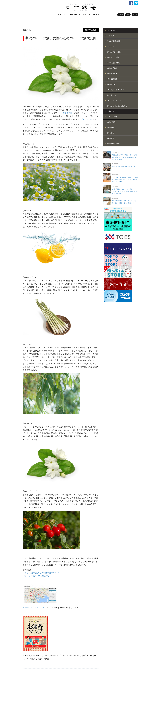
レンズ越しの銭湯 (114, 63)
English (121, 14)
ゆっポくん (111, 95)
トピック (110, 36)
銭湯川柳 (110, 127)
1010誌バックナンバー (115, 90)
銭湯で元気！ (91, 30)
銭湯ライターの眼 (114, 52)
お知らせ (87, 15)
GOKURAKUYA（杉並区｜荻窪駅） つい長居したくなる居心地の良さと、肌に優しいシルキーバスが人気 (125, 179)
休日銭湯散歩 (112, 79)
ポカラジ (110, 46)
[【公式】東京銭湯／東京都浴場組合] (80, 11)
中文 (128, 14)
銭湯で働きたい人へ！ (115, 144)
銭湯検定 (110, 138)
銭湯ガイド (98, 15)
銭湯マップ (63, 15)
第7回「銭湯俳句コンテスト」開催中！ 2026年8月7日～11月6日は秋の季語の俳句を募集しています (125, 191)
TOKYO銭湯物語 (113, 41)
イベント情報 (112, 117)
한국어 (135, 14)
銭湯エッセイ (112, 73)
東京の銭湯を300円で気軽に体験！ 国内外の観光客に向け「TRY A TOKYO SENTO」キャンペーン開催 (125, 157)
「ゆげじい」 (87, 119)
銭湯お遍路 (111, 122)
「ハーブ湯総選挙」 (65, 113)
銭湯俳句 (110, 133)
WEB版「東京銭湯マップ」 (34, 608)
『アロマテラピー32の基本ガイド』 (38, 576)
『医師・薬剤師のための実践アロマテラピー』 (42, 573)
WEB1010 (75, 15)
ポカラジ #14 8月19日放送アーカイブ (123, 166)
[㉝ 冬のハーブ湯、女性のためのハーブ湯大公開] (61, 73)
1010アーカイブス (114, 100)
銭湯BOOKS (111, 84)
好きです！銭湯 (113, 57)
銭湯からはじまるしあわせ (117, 106)
